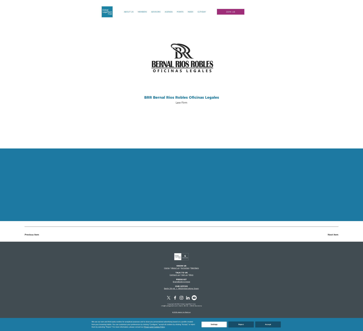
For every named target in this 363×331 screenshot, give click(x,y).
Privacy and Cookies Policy (154, 327)
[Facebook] (175, 297)
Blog (191, 275)
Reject (241, 324)
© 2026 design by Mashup (181, 312)
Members (195, 268)
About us (175, 268)
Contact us (175, 275)
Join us (184, 275)
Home (166, 268)
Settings (214, 324)
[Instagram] (181, 297)
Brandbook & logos (181, 282)
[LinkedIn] (187, 297)
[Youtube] (194, 297)
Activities (185, 268)
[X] (168, 297)
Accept (268, 324)
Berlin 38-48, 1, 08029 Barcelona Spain (181, 288)
